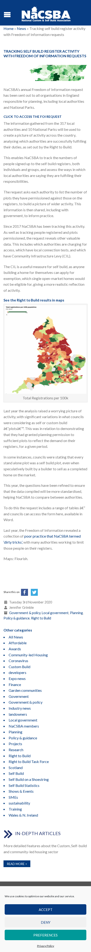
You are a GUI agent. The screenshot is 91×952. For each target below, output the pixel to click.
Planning (76, 613)
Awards (15, 649)
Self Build (16, 773)
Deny (45, 922)
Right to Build (41, 618)
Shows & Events (21, 791)
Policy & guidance (17, 618)
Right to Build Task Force (29, 761)
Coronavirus (18, 660)
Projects (15, 743)
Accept (45, 909)
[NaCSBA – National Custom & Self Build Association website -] (46, 13)
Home (9, 28)
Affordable (18, 643)
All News (16, 637)
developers (17, 672)
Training (15, 809)
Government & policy (24, 613)
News (21, 28)
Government (19, 696)
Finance (15, 684)
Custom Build (19, 666)
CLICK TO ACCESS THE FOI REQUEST (33, 117)
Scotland (16, 767)
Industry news (20, 708)
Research (16, 749)
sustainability (19, 803)
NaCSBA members (24, 726)
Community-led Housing (28, 655)
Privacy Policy (45, 946)
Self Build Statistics (24, 785)
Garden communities (25, 690)
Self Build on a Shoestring (29, 779)
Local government (55, 613)
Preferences (45, 935)
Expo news (17, 678)
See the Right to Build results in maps (34, 300)
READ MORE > (17, 864)
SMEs (13, 797)
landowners (18, 714)
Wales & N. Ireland (23, 815)
